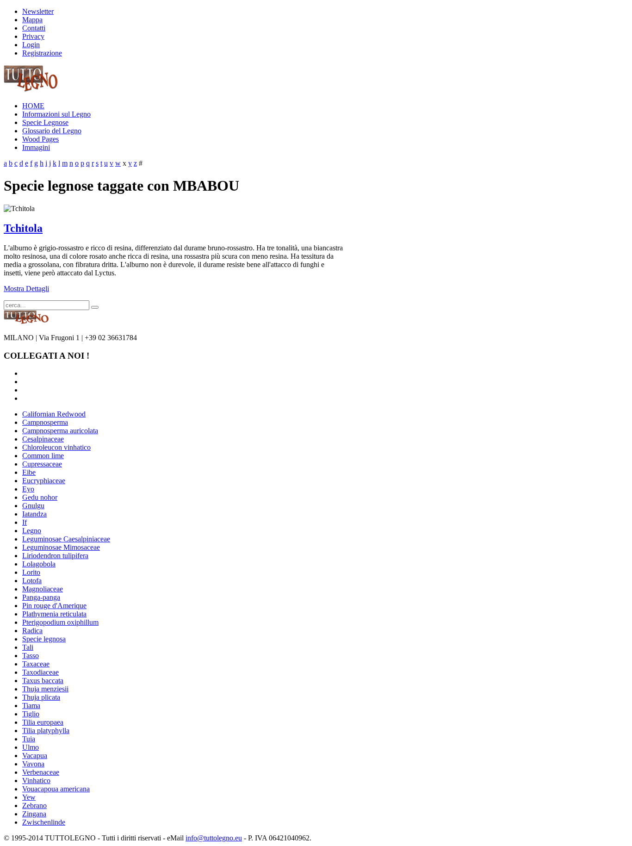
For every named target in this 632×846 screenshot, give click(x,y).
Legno (31, 531)
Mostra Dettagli (26, 288)
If (24, 522)
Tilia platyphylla (45, 730)
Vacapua (34, 755)
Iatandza (34, 514)
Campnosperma (45, 422)
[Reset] (95, 307)
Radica (32, 630)
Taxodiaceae (40, 672)
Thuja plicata (41, 697)
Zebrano (34, 805)
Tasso (30, 655)
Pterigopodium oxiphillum (60, 622)
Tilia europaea (42, 722)
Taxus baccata (42, 680)
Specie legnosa (44, 639)
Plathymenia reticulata (54, 614)
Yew (29, 797)
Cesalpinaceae (43, 439)
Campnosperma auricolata (60, 431)
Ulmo (30, 747)
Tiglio (30, 714)
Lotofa (32, 581)
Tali (27, 647)
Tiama (31, 705)
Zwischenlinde (43, 822)
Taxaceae (36, 664)
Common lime (43, 456)
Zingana (34, 814)
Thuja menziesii (45, 689)
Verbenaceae (40, 772)
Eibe (29, 472)
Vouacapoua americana (56, 789)
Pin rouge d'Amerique (54, 606)
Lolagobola (39, 564)
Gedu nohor (39, 497)
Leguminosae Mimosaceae (61, 547)
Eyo (28, 489)
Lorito (31, 572)
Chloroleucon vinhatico (56, 447)
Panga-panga (41, 597)
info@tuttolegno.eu (214, 838)
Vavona (33, 764)
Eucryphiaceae (43, 481)
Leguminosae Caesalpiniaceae (66, 539)
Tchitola (23, 228)
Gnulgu (33, 506)
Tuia (28, 739)
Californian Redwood (54, 414)
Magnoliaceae (42, 589)
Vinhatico (36, 780)
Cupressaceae (42, 464)
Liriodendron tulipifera (55, 556)
